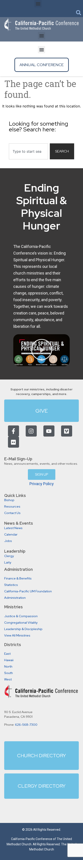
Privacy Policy (41, 483)
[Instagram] (31, 431)
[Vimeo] (66, 431)
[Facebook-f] (13, 431)
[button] (38, 3)
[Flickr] (13, 442)
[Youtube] (48, 431)
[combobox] (28, 151)
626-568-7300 (26, 725)
